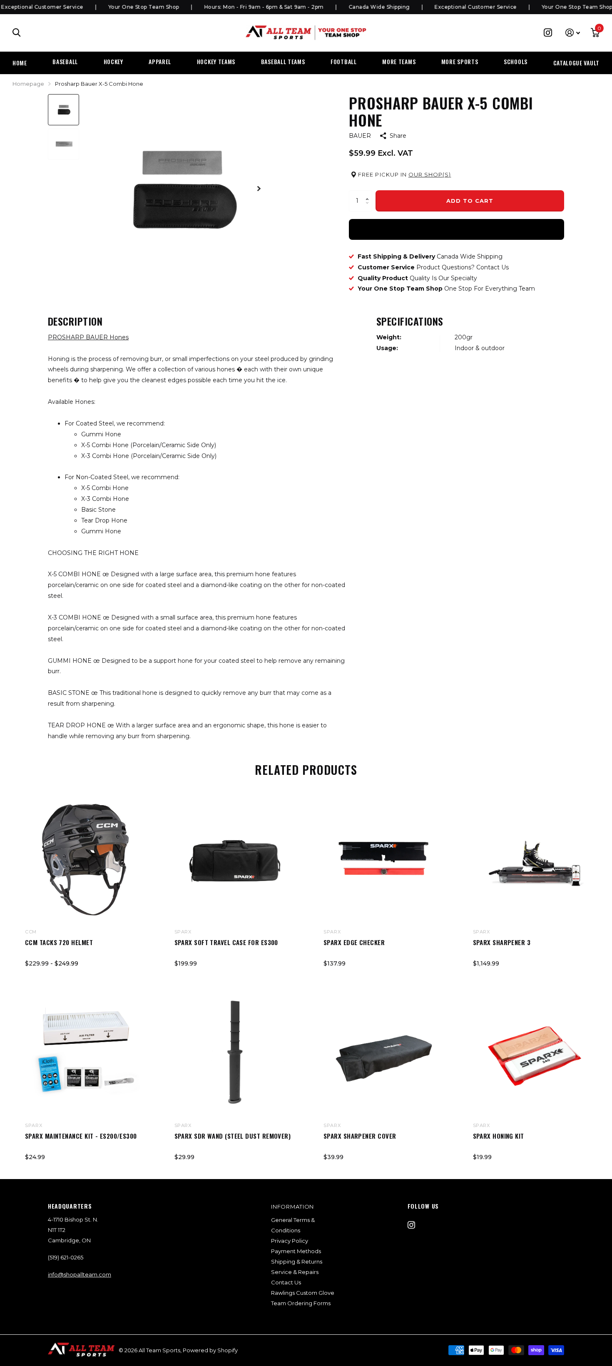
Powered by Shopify (210, 1350)
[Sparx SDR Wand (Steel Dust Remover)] (235, 1053)
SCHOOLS (515, 61)
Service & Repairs (294, 1272)
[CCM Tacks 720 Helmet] (85, 860)
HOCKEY (113, 61)
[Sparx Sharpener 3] (533, 860)
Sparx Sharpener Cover (359, 1136)
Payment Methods (296, 1251)
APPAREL (160, 61)
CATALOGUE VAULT (576, 62)
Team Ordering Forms (301, 1303)
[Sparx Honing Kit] (533, 1053)
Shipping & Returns (296, 1261)
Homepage (28, 83)
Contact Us (286, 1282)
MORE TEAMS (398, 61)
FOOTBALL (344, 61)
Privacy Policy (289, 1240)
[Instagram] (411, 1225)
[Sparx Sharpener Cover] (384, 1053)
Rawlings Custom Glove (302, 1292)
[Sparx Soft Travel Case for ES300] (235, 860)
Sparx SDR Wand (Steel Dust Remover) (232, 1136)
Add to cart (469, 200)
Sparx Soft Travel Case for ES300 (226, 942)
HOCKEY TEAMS (216, 61)
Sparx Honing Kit (498, 1136)
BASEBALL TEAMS (283, 61)
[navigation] (63, 109)
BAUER (360, 135)
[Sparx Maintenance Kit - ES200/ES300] (85, 1053)
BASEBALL (65, 61)
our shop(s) (429, 174)
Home (19, 62)
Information (292, 1206)
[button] (369, 193)
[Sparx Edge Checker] (384, 860)
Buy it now (456, 229)
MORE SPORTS (459, 61)
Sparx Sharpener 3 (502, 942)
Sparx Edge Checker (354, 942)
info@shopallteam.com (79, 1274)
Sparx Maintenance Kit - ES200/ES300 (81, 1136)
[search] (16, 32)
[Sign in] (572, 32)
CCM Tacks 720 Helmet (59, 942)
